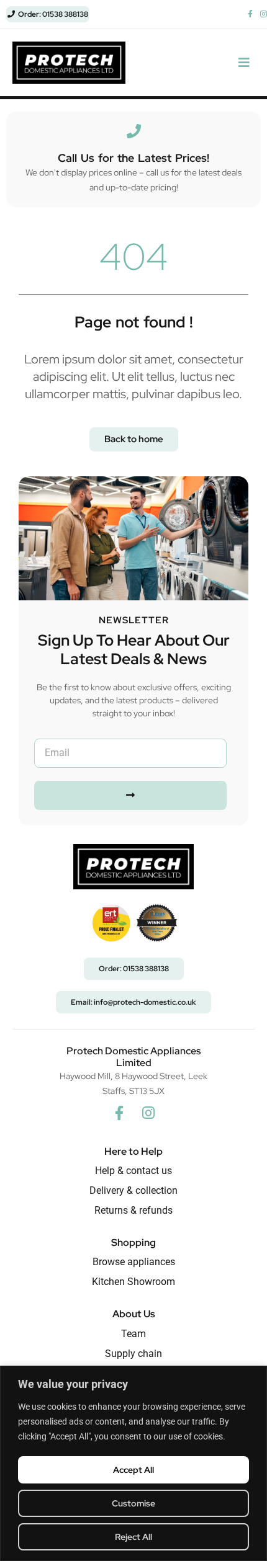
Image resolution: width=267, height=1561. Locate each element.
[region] (133, 1463)
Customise (133, 1503)
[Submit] (130, 795)
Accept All (133, 1469)
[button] (244, 63)
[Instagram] (148, 1112)
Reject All (133, 1536)
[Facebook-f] (119, 1112)
